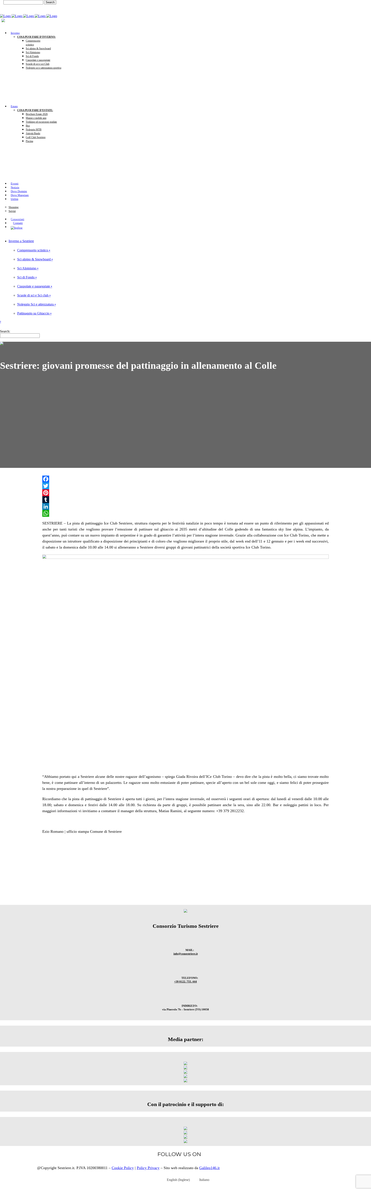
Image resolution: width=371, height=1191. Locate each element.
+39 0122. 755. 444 (185, 981)
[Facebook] (185, 479)
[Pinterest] (185, 492)
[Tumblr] (185, 499)
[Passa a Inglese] (184, 228)
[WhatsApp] (185, 513)
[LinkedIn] (185, 506)
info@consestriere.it (185, 953)
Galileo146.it (209, 1168)
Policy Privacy (148, 1168)
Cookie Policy (123, 1168)
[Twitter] (185, 485)
